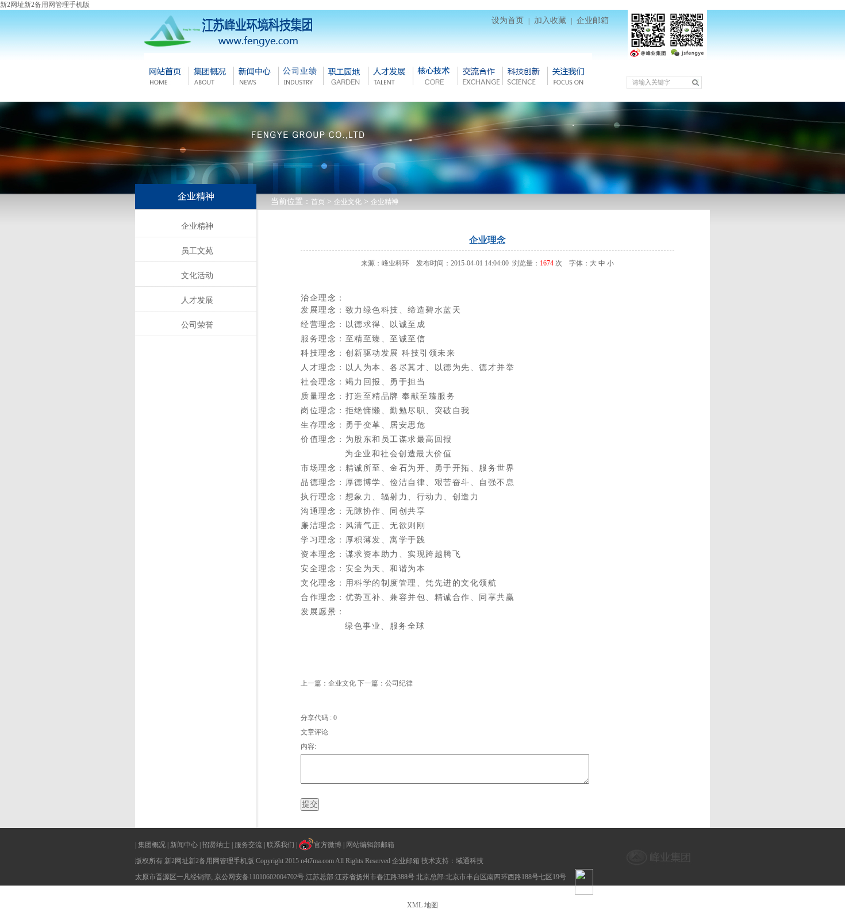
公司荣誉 (197, 325)
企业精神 (384, 202)
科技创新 (524, 76)
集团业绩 (300, 76)
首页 (318, 202)
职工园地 (345, 76)
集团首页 (166, 76)
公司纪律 (399, 683)
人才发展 (390, 76)
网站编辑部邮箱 (370, 845)
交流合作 (480, 76)
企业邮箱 (593, 20)
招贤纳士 (216, 845)
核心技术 (435, 76)
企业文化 (348, 202)
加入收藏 (550, 20)
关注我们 (569, 76)
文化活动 (197, 275)
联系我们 (280, 845)
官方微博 (327, 845)
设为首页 (507, 20)
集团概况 (211, 76)
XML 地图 (422, 905)
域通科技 (469, 861)
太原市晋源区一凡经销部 (173, 877)
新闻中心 (255, 76)
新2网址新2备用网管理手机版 (45, 5)
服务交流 (248, 845)
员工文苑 (197, 251)
